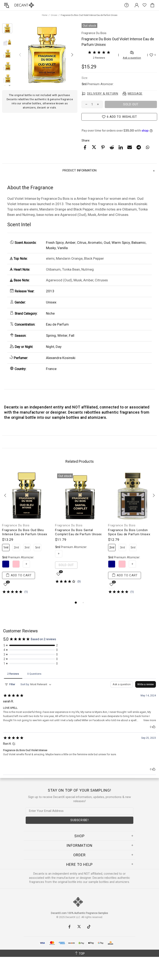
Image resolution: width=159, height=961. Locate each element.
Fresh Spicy (55, 242)
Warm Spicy (121, 242)
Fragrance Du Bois (16, 525)
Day (58, 347)
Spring (51, 335)
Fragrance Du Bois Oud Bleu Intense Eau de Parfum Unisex (24, 532)
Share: (86, 140)
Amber (70, 242)
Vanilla (62, 248)
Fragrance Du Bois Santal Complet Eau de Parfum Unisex (78, 532)
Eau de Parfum (57, 324)
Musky (51, 248)
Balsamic (138, 242)
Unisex (54, 15)
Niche (50, 313)
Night (50, 347)
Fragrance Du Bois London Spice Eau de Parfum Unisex (129, 532)
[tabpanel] (26, 535)
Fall (71, 335)
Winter (62, 335)
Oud (107, 242)
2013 (50, 291)
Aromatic (95, 242)
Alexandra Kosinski (60, 358)
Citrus (81, 242)
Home (44, 15)
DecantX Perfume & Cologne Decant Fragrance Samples (16, 5)
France (51, 369)
